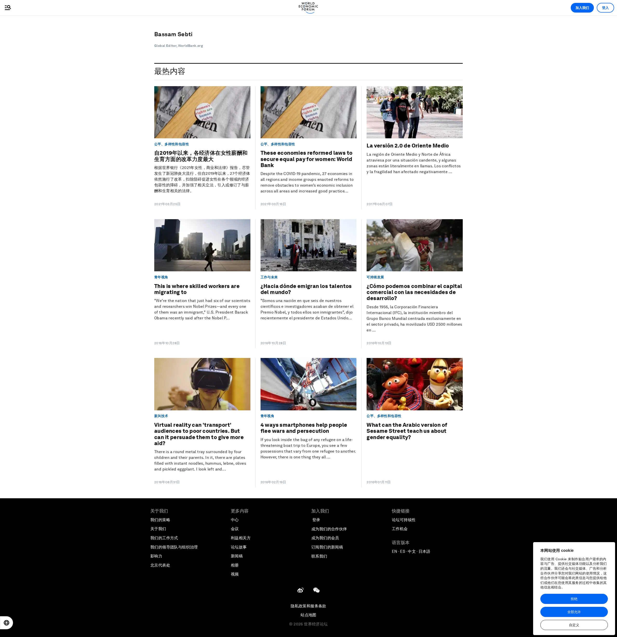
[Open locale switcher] (6, 622)
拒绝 (574, 599)
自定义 (574, 625)
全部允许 (574, 612)
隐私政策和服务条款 (308, 606)
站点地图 (308, 615)
